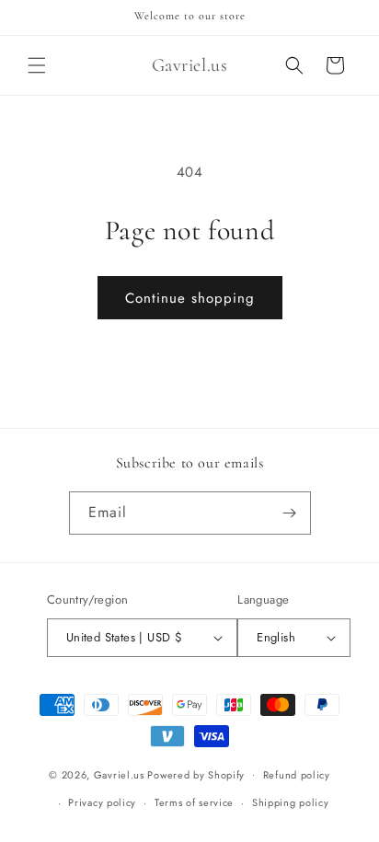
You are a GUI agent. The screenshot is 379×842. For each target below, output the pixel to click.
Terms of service (194, 802)
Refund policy (296, 774)
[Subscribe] (290, 513)
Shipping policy (290, 802)
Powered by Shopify (196, 774)
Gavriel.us (119, 774)
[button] (37, 65)
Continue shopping (190, 298)
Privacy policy (102, 802)
